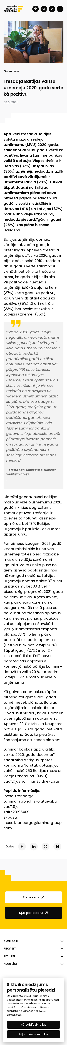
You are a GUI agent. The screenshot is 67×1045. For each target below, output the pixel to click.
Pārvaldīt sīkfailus (33, 1025)
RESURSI (9, 956)
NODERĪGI (10, 964)
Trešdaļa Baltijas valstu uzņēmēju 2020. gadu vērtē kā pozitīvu (33, 87)
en (52, 9)
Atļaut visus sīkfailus (33, 1034)
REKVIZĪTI (10, 948)
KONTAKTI (11, 941)
